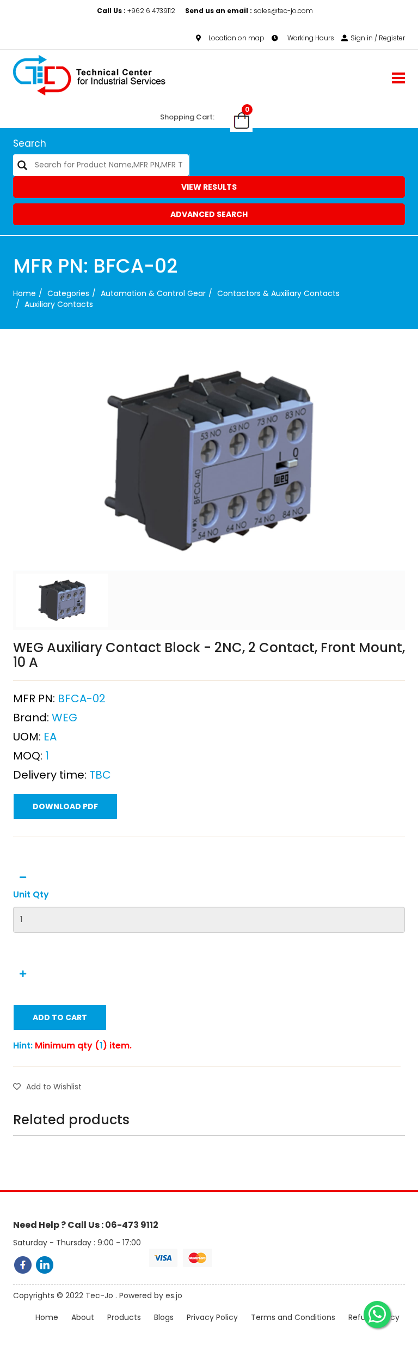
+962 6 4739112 (137, 10)
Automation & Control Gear (153, 293)
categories (68, 293)
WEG (64, 717)
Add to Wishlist (54, 1086)
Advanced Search (209, 214)
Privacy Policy (212, 1317)
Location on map (236, 38)
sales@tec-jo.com (249, 10)
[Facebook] (23, 1265)
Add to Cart (60, 1017)
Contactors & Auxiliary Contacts (278, 293)
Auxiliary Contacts (58, 304)
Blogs (164, 1317)
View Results (209, 187)
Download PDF (65, 806)
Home (24, 293)
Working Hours (310, 38)
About (82, 1317)
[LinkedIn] (44, 1265)
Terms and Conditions (293, 1317)
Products (124, 1317)
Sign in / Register (378, 38)
